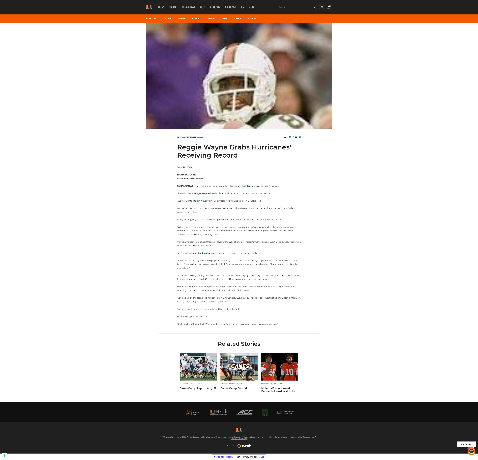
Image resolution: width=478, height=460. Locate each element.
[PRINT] (299, 137)
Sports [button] (161, 7)
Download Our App (239, 439)
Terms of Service (282, 437)
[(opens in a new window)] (192, 412)
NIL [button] (242, 7)
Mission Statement (251, 437)
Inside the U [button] (215, 7)
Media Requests (235, 437)
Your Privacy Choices (247, 457)
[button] (322, 7)
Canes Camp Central (233, 388)
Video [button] (251, 7)
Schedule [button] (197, 18)
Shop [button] (202, 7)
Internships (221, 437)
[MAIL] (295, 137)
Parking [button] (182, 18)
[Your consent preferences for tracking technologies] (4, 455)
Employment (209, 437)
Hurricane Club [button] (188, 7)
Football (151, 18)
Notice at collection (223, 457)
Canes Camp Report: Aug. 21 (198, 388)
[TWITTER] (289, 137)
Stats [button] (236, 18)
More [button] (250, 18)
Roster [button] (211, 18)
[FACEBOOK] (292, 137)
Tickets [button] (173, 7)
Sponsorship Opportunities (303, 437)
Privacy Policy (267, 437)
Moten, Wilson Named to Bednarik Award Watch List (278, 390)
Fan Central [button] (230, 7)
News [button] (224, 18)
